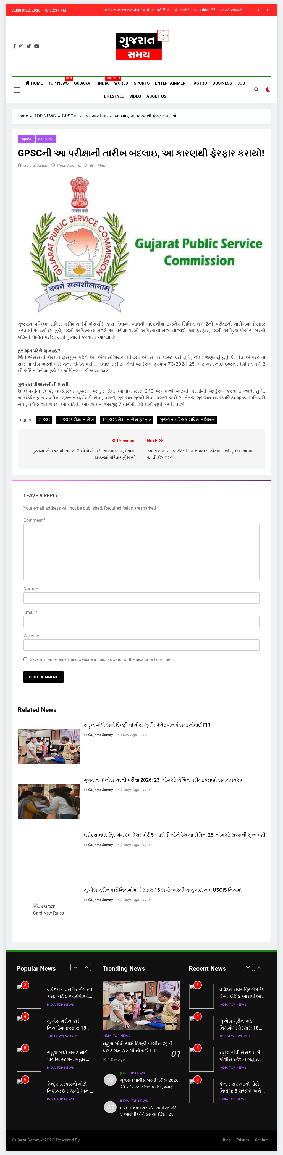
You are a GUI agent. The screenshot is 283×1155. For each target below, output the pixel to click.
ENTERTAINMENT (171, 83)
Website (31, 635)
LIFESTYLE (114, 96)
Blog (227, 1140)
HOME (36, 83)
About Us (156, 96)
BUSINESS (222, 83)
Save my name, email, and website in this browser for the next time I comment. (102, 659)
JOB (241, 83)
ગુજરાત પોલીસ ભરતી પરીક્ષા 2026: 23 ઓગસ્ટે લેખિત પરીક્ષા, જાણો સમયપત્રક (163, 780)
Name (30, 588)
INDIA (104, 81)
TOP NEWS (59, 81)
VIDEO (135, 96)
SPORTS (142, 83)
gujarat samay (35, 165)
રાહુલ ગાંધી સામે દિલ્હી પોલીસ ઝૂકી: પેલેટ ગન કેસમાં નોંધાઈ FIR (147, 725)
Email (30, 612)
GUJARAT (83, 83)
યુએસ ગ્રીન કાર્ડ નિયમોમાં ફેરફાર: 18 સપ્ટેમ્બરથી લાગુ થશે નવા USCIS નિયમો (163, 890)
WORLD (121, 83)
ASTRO (200, 83)
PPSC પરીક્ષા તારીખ (76, 419)
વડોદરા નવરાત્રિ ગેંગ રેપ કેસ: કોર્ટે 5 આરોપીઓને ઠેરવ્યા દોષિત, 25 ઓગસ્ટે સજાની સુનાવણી (174, 10)
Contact (262, 1140)
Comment (34, 520)
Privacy (242, 1140)
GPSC (44, 419)
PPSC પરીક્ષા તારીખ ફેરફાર (127, 419)
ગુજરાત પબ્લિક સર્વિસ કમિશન (187, 419)
